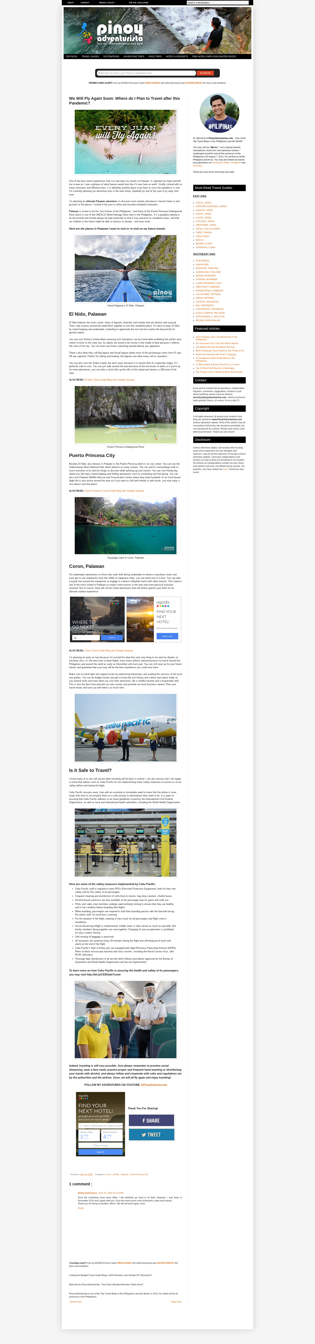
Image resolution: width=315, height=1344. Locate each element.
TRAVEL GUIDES (90, 56)
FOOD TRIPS (155, 56)
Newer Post (75, 1302)
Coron (109, 1174)
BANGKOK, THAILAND (207, 268)
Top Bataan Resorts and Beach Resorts (215, 347)
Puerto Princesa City (139, 1174)
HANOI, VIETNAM (204, 298)
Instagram (236, 162)
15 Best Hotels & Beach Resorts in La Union (217, 364)
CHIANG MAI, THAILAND (208, 272)
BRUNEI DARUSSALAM (208, 320)
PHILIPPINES (202, 260)
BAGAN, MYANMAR (206, 275)
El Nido (116, 1174)
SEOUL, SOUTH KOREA (208, 229)
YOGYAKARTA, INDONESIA (209, 309)
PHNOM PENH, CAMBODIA (209, 290)
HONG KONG (202, 236)
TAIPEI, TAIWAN (204, 232)
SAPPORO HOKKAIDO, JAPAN (211, 206)
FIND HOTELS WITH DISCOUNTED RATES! (214, 56)
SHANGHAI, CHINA (205, 247)
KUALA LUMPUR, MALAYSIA (210, 313)
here (225, 469)
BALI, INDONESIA (205, 305)
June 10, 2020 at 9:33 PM (110, 1193)
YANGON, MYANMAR (206, 279)
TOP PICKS (71, 56)
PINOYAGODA (152, 83)
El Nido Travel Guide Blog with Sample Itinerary (109, 379)
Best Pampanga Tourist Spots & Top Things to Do (220, 350)
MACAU (200, 240)
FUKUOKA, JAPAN (205, 221)
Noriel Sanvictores (87, 1193)
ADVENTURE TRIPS (134, 56)
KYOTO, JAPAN (203, 217)
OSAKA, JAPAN (203, 214)
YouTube (198, 165)
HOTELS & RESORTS (177, 56)
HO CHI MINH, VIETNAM (208, 294)
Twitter (226, 162)
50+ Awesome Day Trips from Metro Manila (217, 343)
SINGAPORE (202, 264)
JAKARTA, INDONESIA (207, 302)
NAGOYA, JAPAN (204, 210)
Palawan (125, 1174)
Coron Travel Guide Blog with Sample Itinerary (108, 650)
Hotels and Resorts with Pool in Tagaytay (216, 354)
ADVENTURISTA (193, 83)
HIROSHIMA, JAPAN (206, 225)
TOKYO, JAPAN (203, 203)
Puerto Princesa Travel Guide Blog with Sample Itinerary (114, 490)
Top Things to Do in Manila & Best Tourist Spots (219, 372)
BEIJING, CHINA (204, 243)
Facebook (217, 162)
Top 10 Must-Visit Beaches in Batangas (215, 368)
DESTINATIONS (111, 56)
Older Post (176, 1302)
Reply (81, 1208)
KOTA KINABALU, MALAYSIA (210, 316)
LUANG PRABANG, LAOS (209, 283)
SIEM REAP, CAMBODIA (208, 287)
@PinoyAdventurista (154, 1084)
